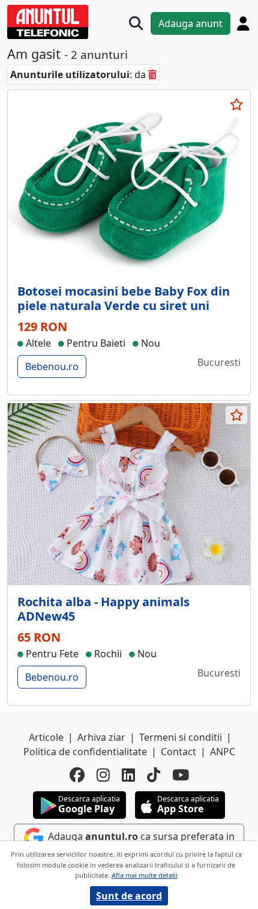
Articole (46, 737)
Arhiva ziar (101, 737)
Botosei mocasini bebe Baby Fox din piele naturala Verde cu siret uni (123, 298)
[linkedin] (128, 775)
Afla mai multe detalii (145, 875)
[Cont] (243, 23)
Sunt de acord (129, 895)
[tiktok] (153, 775)
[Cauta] (136, 23)
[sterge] (152, 74)
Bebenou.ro (52, 366)
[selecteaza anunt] (236, 105)
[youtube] (180, 775)
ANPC (222, 751)
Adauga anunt (190, 23)
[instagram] (103, 775)
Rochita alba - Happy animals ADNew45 (103, 609)
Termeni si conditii (180, 737)
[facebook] (77, 775)
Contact (178, 751)
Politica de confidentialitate (85, 751)
